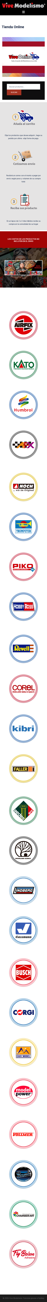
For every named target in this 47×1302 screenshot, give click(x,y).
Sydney (41, 1298)
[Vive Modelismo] (23, 5)
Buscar (14, 92)
